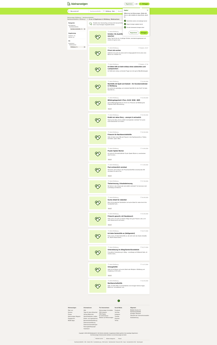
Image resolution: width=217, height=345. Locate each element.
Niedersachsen (72, 44)
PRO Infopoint (103, 312)
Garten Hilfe (90, 342)
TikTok (116, 320)
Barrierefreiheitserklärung (90, 320)
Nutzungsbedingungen (90, 326)
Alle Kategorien (72, 25)
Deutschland (71, 43)
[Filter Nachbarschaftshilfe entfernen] (84, 29)
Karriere (70, 312)
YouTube (117, 312)
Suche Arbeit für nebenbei (117, 200)
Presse (70, 314)
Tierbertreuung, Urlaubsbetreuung (120, 183)
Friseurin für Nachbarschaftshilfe (120, 134)
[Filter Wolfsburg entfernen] (84, 47)
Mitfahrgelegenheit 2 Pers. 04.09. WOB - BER (124, 100)
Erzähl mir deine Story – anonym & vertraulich (124, 117)
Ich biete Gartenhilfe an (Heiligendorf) (121, 233)
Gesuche (70, 37)
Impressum (87, 328)
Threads (117, 316)
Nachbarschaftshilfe (73, 26)
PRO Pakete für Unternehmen (103, 314)
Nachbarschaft (112, 342)
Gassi (124, 342)
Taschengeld (140, 342)
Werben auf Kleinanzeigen (106, 317)
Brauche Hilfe (119, 342)
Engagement (71, 318)
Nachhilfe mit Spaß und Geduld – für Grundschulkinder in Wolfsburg (128, 85)
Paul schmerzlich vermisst (117, 167)
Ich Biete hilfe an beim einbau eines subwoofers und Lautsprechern (127, 67)
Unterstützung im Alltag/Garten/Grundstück (123, 250)
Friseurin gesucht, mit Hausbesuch (120, 216)
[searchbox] (79, 11)
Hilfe (85, 310)
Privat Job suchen (114, 50)
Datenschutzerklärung (89, 322)
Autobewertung (134, 317)
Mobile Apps (71, 320)
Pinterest (117, 318)
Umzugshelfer (113, 267)
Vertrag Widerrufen (89, 314)
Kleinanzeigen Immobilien (106, 310)
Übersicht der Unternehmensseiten (139, 315)
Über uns (70, 310)
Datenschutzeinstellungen (90, 324)
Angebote (70, 35)
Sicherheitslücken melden (90, 316)
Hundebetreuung (97, 342)
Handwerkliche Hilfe (131, 342)
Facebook (117, 310)
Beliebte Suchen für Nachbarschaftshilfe (135, 310)
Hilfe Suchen (105, 342)
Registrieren (133, 33)
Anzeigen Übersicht (135, 313)
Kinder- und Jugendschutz (91, 318)
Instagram (117, 314)
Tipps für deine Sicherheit (90, 312)
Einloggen (144, 33)
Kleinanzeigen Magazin (74, 316)
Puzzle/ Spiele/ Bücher (116, 151)
